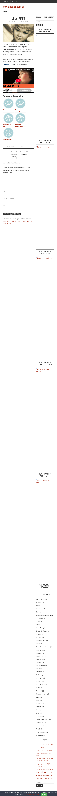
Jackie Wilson (23, 154)
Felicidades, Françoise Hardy (12, 157)
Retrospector (40, 710)
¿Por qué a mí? (41, 735)
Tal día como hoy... (9, 147)
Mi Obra (38, 675)
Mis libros (6, 1)
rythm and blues (43, 775)
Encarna (38, 637)
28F (36, 745)
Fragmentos (40, 650)
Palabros (39, 700)
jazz (52, 758)
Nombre (5, 191)
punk (43, 767)
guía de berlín (50, 755)
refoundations (50, 769)
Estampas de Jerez (42, 640)
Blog (37, 612)
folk (48, 750)
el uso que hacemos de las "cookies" (32, 794)
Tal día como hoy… (42, 719)
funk (50, 753)
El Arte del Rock (41, 631)
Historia (38, 653)
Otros (38, 697)
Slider (38, 713)
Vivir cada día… (41, 732)
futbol (37, 755)
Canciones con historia (43, 615)
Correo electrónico (9, 198)
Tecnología (39, 722)
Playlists (39, 703)
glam (47, 755)
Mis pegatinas (40, 684)
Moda (38, 687)
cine (42, 748)
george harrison (42, 755)
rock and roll (44, 772)
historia (43, 758)
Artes (38, 605)
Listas (38, 668)
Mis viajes (14, 1)
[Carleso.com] (13, 7)
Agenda (38, 602)
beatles (45, 745)
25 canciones (40, 599)
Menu (5, 11)
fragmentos (39, 753)
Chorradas (39, 618)
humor (46, 758)
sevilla (50, 775)
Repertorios (40, 707)
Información (40, 656)
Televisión (39, 726)
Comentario (6, 177)
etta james (20, 147)
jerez (37, 760)
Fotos (38, 644)
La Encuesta (40, 665)
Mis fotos (39, 678)
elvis (37, 750)
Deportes (39, 628)
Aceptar (44, 794)
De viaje (38, 625)
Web (4, 206)
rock (37, 772)
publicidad (39, 767)
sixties (38, 778)
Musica (38, 691)
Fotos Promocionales (43, 647)
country (51, 748)
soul (25, 147)
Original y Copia (41, 694)
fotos (50, 750)
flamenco (44, 750)
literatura (41, 760)
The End (39, 729)
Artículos (39, 609)
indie (49, 758)
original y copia (41, 764)
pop (48, 763)
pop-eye (51, 764)
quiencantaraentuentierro (42, 769)
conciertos (46, 748)
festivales (40, 750)
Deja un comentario (23, 21)
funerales (45, 753)
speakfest (46, 778)
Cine (37, 621)
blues (50, 745)
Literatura (39, 672)
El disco (38, 634)
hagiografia (38, 758)
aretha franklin (40, 745)
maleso (46, 760)
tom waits (51, 778)
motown (49, 760)
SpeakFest (39, 716)
